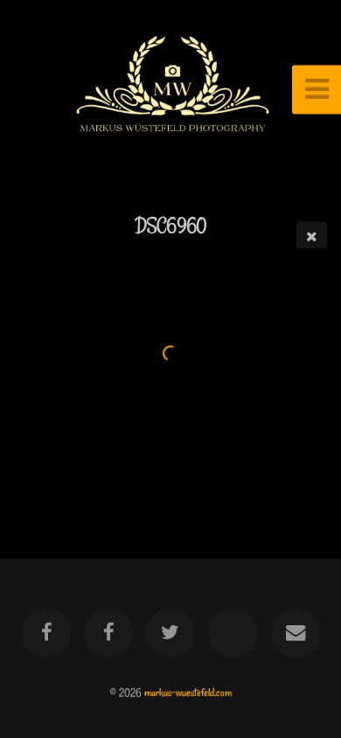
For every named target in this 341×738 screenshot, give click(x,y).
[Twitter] (170, 633)
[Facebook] (45, 633)
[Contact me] (294, 633)
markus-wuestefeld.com (188, 692)
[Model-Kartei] (232, 633)
